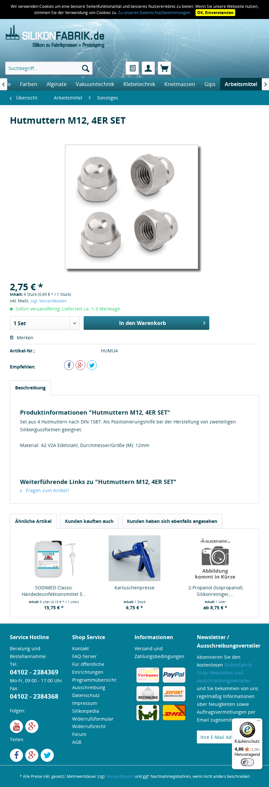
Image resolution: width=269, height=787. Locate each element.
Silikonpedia (85, 711)
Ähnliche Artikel (33, 521)
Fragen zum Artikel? (47, 490)
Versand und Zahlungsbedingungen (159, 652)
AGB (76, 742)
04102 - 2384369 (34, 672)
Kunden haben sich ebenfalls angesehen (172, 521)
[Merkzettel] (132, 68)
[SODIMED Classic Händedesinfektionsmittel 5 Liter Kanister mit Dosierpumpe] (54, 558)
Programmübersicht (94, 680)
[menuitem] (49, 68)
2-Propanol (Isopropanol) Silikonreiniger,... (215, 590)
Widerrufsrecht (89, 726)
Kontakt (80, 648)
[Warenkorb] (164, 68)
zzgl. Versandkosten (48, 301)
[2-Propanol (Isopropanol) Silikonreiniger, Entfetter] (215, 558)
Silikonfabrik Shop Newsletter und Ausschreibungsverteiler (224, 673)
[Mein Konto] (148, 68)
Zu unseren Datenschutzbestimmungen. (155, 12)
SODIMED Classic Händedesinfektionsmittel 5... (54, 590)
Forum (79, 734)
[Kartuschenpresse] (134, 558)
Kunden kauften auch (89, 521)
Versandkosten (120, 776)
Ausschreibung (88, 687)
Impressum (84, 703)
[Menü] (258, 722)
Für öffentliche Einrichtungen (88, 668)
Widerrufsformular (93, 719)
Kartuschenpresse (134, 587)
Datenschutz (86, 695)
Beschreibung (30, 388)
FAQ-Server (84, 656)
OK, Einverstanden (215, 12)
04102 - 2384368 (34, 696)
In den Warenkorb (142, 323)
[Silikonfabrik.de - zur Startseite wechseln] (55, 37)
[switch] (247, 762)
